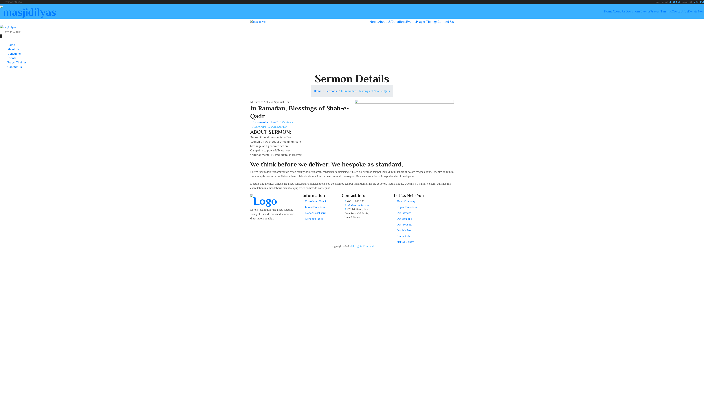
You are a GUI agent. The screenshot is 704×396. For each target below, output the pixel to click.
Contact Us (680, 11)
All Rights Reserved (362, 246)
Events (645, 11)
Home (608, 11)
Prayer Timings (661, 11)
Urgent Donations (407, 207)
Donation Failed (314, 218)
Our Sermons (404, 218)
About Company (406, 201)
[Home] (8, 27)
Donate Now (696, 11)
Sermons (331, 91)
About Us (619, 11)
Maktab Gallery (405, 241)
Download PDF (277, 126)
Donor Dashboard (315, 212)
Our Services (404, 212)
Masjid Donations (315, 207)
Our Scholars (404, 230)
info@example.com (358, 205)
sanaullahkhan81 (267, 122)
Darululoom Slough (316, 201)
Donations (633, 11)
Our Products (404, 224)
